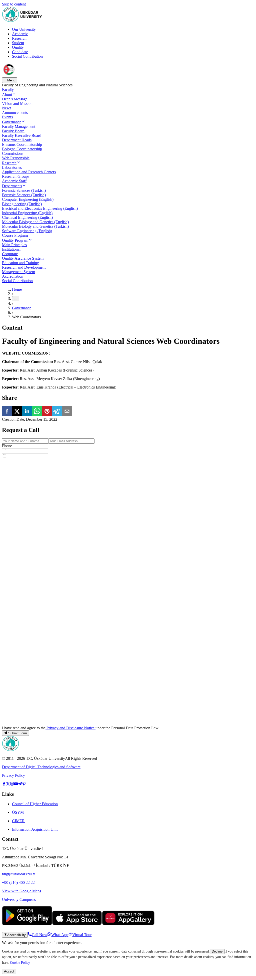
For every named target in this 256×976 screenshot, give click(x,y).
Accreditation (12, 276)
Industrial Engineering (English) (27, 213)
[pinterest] (47, 411)
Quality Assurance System (23, 258)
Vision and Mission (17, 103)
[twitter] (17, 411)
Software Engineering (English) (27, 231)
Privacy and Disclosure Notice (71, 728)
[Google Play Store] (27, 924)
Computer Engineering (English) (28, 199)
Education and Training (20, 263)
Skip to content (14, 4)
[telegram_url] (20, 784)
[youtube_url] (16, 784)
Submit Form (17, 733)
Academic (20, 34)
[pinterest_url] (24, 784)
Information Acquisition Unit (35, 829)
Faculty (8, 89)
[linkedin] (27, 411)
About (7, 94)
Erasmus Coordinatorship (22, 144)
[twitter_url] (8, 784)
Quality (18, 47)
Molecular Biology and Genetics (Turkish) (35, 226)
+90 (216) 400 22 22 (18, 882)
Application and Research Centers (29, 172)
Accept (9, 971)
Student (18, 43)
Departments (12, 186)
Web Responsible (16, 158)
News (6, 108)
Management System (18, 272)
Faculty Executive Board (21, 135)
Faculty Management (18, 126)
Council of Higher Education (35, 804)
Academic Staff (14, 181)
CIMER (18, 821)
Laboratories (12, 167)
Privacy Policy (13, 775)
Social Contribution (27, 56)
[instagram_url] (12, 784)
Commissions (12, 153)
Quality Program (15, 240)
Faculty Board (13, 131)
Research (19, 38)
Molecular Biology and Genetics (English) (35, 222)
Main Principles (14, 245)
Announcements (15, 112)
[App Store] (77, 924)
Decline (217, 951)
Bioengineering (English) (22, 204)
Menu (11, 80)
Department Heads (17, 140)
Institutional (11, 249)
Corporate (10, 254)
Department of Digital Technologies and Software (41, 767)
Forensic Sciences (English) (24, 195)
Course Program (15, 235)
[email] (67, 411)
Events (7, 117)
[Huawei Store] (128, 924)
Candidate (20, 52)
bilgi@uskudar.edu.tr (18, 874)
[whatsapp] (37, 411)
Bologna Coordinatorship (22, 149)
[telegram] (57, 411)
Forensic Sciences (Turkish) (24, 190)
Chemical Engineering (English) (27, 217)
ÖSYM (18, 812)
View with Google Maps (21, 891)
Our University (24, 29)
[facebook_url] (4, 784)
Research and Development (24, 267)
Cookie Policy (20, 963)
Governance (11, 122)
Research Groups (15, 176)
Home (17, 289)
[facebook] (7, 411)
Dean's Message (15, 99)
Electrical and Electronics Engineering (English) (40, 208)
